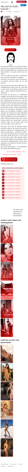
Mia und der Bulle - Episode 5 (13, 182)
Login (23, 5)
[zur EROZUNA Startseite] (4, 2)
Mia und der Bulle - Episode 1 (12, 170)
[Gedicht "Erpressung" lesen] (7, 456)
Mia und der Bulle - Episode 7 (13, 188)
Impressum (3, 466)
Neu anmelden (21, 1)
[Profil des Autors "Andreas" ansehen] (11, 52)
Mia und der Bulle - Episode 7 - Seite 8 (16, 151)
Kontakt (20, 464)
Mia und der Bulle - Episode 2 (13, 173)
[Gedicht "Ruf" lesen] (7, 418)
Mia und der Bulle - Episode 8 (13, 191)
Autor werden (13, 464)
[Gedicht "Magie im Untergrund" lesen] (7, 400)
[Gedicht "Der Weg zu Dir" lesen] (7, 381)
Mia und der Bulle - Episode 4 (13, 179)
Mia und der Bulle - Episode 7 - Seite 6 (11, 154)
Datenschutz (11, 466)
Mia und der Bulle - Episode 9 (13, 194)
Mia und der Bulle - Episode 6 (13, 185)
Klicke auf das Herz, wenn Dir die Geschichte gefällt (11, 159)
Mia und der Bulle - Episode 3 (13, 176)
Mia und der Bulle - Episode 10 (13, 197)
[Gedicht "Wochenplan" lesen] (7, 437)
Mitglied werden (4, 464)
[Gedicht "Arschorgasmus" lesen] (7, 362)
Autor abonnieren (10, 49)
